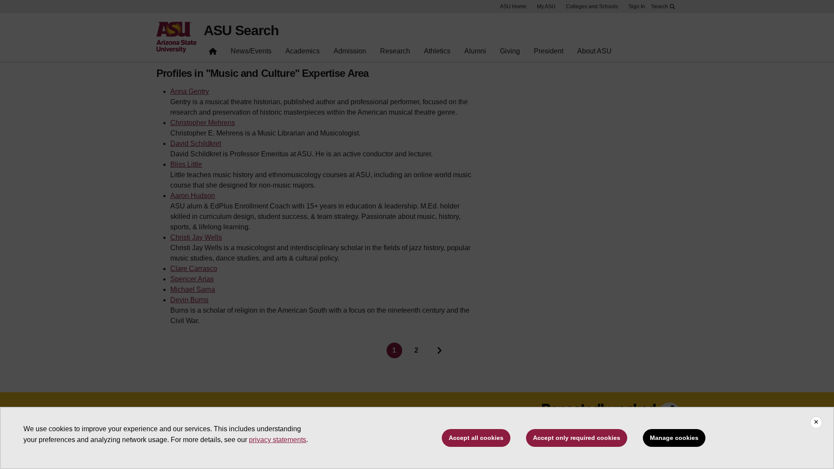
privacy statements (277, 439)
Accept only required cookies (576, 437)
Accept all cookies (476, 437)
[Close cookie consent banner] (816, 422)
